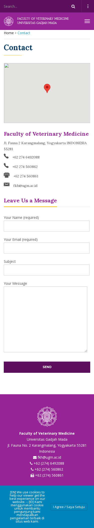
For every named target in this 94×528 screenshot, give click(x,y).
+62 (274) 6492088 (49, 463)
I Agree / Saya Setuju (69, 507)
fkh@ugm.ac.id (25, 185)
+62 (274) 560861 (49, 475)
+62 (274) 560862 (49, 469)
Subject (10, 261)
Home (9, 32)
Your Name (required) (21, 217)
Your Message (15, 283)
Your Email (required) (21, 239)
